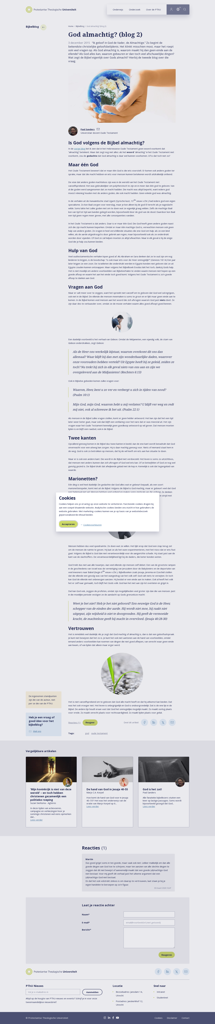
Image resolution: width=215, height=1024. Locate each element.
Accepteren (68, 524)
